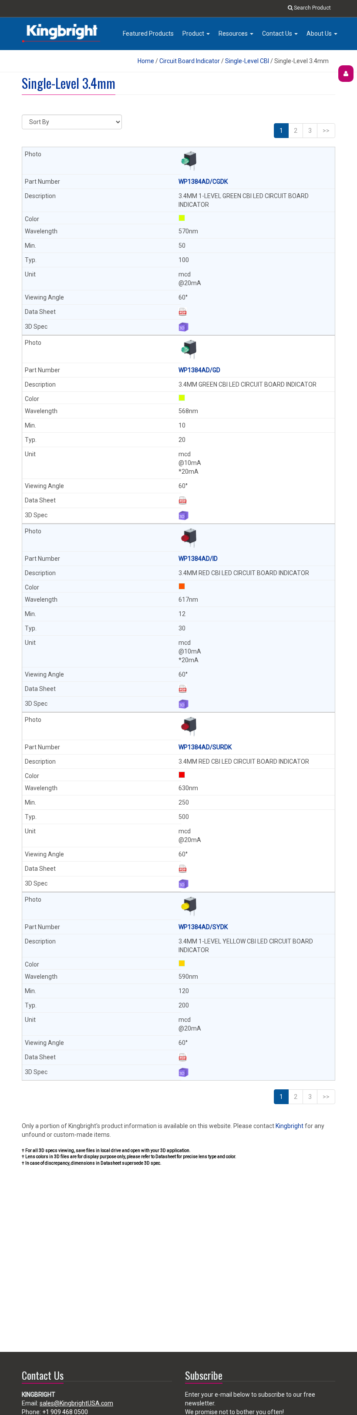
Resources (234, 33)
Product (193, 33)
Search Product (312, 8)
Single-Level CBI (247, 60)
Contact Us (277, 33)
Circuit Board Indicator (189, 60)
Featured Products (148, 33)
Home (146, 60)
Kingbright (289, 1125)
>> (326, 130)
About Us (319, 33)
